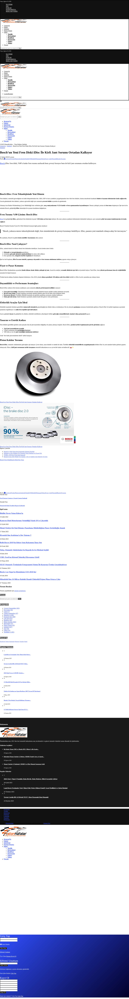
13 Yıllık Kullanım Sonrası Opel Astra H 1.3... (16, 709)
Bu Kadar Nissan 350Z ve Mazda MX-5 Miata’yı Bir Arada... (21, 749)
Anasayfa (7, 25)
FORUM (8, 8)
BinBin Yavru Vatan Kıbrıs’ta (11, 513)
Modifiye (11, 38)
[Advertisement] (49, 179)
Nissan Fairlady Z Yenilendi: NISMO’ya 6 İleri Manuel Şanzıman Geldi (24, 764)
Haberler (9, 615)
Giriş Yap (13, 973)
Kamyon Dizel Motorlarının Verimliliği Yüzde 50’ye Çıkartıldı (24, 521)
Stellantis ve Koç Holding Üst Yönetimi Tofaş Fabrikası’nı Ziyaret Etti (23, 453)
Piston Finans (8, 31)
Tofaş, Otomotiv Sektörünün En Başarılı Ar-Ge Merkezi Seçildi (24, 550)
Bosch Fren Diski (5, 460)
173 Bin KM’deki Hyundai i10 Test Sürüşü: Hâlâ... (17, 682)
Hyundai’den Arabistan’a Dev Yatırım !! (15, 535)
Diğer (5, 32)
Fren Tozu (21, 460)
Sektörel (6, 29)
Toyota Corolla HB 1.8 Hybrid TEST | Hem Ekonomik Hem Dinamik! (26, 797)
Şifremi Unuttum (5, 952)
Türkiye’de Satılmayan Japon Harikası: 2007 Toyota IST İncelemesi (22, 691)
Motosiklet (12, 36)
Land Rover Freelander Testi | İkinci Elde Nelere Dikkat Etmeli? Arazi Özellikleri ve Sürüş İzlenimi (35, 788)
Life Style (8, 618)
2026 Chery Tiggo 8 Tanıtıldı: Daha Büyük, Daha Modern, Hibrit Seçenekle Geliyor (30, 779)
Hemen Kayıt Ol (11, 956)
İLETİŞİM (9, 4)
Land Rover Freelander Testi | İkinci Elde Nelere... (17, 654)
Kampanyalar (9, 617)
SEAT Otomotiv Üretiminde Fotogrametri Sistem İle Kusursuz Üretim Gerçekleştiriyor (33, 565)
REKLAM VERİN (12, 11)
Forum (6, 45)
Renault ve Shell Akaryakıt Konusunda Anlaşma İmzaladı (19, 451)
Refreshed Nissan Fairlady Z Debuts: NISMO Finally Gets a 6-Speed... (24, 756)
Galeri (10, 41)
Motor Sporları (10, 622)
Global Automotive (11, 613)
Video (10, 43)
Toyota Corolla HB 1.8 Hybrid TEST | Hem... (16, 663)
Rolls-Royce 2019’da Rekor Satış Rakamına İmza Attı (21, 543)
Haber (6, 27)
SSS (7, 6)
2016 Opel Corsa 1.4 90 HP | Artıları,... (14, 673)
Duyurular (11, 40)
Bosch (2, 163)
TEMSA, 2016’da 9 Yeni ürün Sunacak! (14, 455)
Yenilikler (9, 632)
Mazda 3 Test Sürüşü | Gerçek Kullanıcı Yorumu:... (17, 700)
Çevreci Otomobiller (12, 608)
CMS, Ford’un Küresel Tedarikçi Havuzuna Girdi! (19, 557)
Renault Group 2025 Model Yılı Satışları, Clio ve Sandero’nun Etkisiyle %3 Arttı (25, 456)
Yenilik (10, 34)
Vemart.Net (46, 823)
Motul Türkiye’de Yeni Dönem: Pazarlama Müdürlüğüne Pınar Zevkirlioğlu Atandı (32, 528)
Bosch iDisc (14, 460)
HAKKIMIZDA (11, 9)
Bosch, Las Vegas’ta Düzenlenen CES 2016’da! (18, 572)
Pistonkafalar (9, 823)
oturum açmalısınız (19, 591)
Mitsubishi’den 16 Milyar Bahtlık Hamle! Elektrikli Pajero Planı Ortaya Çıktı (30, 579)
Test (6, 629)
